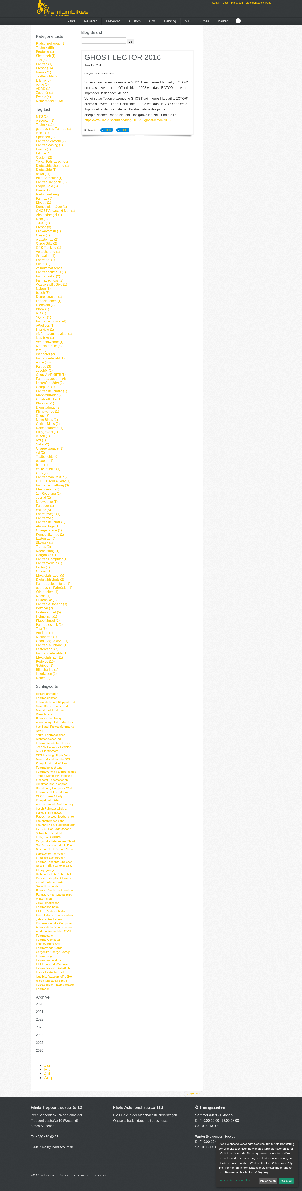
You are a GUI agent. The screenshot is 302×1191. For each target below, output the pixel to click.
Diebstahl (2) (45, 305)
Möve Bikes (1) (47, 419)
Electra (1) (43, 202)
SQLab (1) (43, 317)
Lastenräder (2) (47, 649)
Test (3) (41, 60)
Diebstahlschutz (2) (50, 579)
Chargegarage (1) (49, 530)
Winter (70, 788)
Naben (62, 874)
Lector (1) (43, 567)
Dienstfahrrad (45, 714)
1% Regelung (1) (48, 493)
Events (66, 878)
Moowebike (55, 931)
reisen (40, 980)
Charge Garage (60, 952)
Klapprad (61, 784)
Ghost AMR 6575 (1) (51, 374)
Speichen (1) (45, 137)
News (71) (43, 72)
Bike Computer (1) (49, 178)
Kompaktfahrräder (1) (51, 206)
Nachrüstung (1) (47, 551)
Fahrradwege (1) (48, 514)
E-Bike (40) (44, 153)
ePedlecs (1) (45, 325)
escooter (66, 927)
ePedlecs (42, 857)
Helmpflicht (54, 878)
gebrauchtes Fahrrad (49, 919)
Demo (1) (43, 190)
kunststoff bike (45, 784)
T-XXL (68, 931)
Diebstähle (63, 968)
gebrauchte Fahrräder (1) (54, 587)
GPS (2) (42, 473)
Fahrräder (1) (45, 260)
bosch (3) (43, 292)
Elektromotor (50, 751)
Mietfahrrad (43, 710)
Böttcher (41, 849)
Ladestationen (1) (48, 301)
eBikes (62, 763)
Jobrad (64, 792)
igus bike (41, 976)
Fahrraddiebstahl (47, 697)
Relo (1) (42, 219)
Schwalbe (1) (45, 256)
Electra (70, 849)
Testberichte (66, 816)
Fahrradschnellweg (48, 718)
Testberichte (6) (47, 456)
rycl (57, 943)
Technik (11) (45, 124)
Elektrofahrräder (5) (50, 575)
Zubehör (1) (44, 92)
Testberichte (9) (47, 76)
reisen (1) (43, 436)
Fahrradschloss (63, 722)
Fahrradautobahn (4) (51, 378)
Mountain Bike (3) (49, 346)
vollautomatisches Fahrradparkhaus (47, 904)
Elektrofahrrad (45, 964)
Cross (204, 21)
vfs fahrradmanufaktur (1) (54, 333)
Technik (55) (45, 47)
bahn (61, 820)
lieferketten (58, 841)
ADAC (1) (43, 88)
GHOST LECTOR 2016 (122, 57)
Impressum (237, 2)
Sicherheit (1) (45, 56)
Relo (39, 865)
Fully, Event (43, 837)
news (58, 812)
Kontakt (216, 2)
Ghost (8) (42, 415)
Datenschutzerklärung (258, 2)
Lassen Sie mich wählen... (235, 1180)
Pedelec (65, 747)
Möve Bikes (43, 706)
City (152, 21)
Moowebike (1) (47, 501)
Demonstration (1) (49, 297)
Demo (50, 775)
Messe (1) (43, 596)
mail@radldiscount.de (58, 1147)
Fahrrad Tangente (47, 861)
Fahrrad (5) (44, 198)
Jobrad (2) (43, 497)
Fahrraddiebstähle (48, 927)
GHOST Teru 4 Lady (49, 796)
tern (38, 751)
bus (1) (41, 313)
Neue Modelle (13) (49, 101)
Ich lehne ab (268, 1180)
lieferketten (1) (46, 674)
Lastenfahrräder (46, 820)
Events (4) (43, 97)
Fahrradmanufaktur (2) (52, 477)
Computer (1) (45, 387)
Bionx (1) (42, 309)
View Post (193, 1094)
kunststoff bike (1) (48, 399)
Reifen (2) (43, 678)
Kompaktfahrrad (46, 763)
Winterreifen (44, 898)
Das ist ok (286, 1180)
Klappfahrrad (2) (48, 620)
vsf (73, 726)
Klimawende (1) (47, 411)
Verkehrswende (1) (49, 342)
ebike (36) (43, 362)
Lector (40, 972)
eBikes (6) (43, 510)
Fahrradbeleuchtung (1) (53, 583)
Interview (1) (45, 329)
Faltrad (40, 984)
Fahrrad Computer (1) (51, 559)
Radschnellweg (46, 816)
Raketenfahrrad (60, 726)
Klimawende (44, 923)
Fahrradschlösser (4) (51, 321)
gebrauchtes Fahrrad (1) (53, 129)
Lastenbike (43, 825)
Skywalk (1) (44, 542)
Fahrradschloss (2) (49, 280)
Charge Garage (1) (49, 448)
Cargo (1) (43, 235)
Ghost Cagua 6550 (59, 894)
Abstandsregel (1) (49, 215)
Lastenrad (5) (45, 538)
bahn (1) (42, 465)
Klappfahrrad (66, 702)
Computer (58, 788)
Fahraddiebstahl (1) (50, 358)
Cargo (58, 947)
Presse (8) (43, 227)
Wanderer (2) (45, 354)
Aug (48, 1077)
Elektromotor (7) (47, 489)
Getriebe (41, 829)
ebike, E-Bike (44, 812)
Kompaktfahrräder (48, 800)
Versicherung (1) (48, 251)
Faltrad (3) (43, 366)
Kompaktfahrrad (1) (50, 534)
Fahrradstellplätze (47, 792)
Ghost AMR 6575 (56, 980)
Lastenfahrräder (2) (50, 383)
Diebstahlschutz (46, 874)
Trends (40, 775)
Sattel (45, 726)
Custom (135, 21)
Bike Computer (62, 923)
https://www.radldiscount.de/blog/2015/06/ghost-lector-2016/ (127, 120)
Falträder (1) (45, 506)
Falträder (53, 747)
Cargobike (42, 952)
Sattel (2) (42, 444)
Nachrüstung (56, 849)
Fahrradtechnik (66, 771)
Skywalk (41, 886)
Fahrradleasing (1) (49, 145)
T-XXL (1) (43, 223)
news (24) (43, 174)
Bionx (49, 984)
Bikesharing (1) (47, 669)
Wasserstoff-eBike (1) (51, 284)
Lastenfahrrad (54, 972)
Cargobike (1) (46, 555)
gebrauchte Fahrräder (50, 853)
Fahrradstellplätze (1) (51, 391)
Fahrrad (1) (44, 64)
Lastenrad (113, 21)
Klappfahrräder (64, 984)
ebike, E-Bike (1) (48, 469)
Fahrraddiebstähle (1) (51, 653)
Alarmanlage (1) (47, 526)
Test (38, 845)
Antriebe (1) (44, 633)
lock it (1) (42, 133)
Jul (47, 1073)
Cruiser (65, 743)
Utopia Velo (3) (47, 186)
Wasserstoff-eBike (60, 976)
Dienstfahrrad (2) (48, 407)
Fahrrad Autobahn (48, 743)
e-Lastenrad (60, 706)
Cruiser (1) (43, 571)
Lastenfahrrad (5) (48, 612)
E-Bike (70, 21)
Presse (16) (44, 68)
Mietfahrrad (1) (46, 637)
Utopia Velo (62, 755)
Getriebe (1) (44, 665)
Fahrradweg (44, 956)
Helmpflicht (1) (46, 616)
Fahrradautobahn (59, 829)
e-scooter (42, 779)
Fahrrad (41, 894)
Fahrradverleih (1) (49, 563)
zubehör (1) (44, 370)
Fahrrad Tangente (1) (51, 182)
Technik (41, 747)
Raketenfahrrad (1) (49, 428)
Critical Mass (44, 915)
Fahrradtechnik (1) (49, 624)
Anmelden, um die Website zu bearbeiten (83, 1175)
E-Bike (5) (43, 80)
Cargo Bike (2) (46, 243)
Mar (48, 1069)
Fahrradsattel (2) (48, 276)
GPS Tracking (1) (48, 247)
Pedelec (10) (45, 661)
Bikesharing (43, 788)
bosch (40, 808)
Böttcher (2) (44, 608)
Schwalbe (42, 833)
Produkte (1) (45, 51)
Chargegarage (45, 870)
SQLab (69, 759)
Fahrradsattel (44, 935)
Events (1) (43, 149)
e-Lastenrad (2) (47, 239)
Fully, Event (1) (47, 432)
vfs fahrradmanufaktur (50, 882)
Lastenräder (57, 857)
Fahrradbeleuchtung (49, 767)
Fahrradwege (44, 947)
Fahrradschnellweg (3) (52, 485)
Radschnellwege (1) (50, 43)
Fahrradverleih (45, 771)
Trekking (170, 21)
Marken (223, 21)
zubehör (52, 886)
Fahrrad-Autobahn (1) (51, 645)
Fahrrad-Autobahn (48, 890)
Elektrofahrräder (47, 693)
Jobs (226, 2)
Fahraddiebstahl (46, 702)
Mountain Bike (55, 759)
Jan (47, 1065)
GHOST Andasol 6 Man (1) (55, 210)
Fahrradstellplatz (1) (50, 522)
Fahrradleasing (46, 968)
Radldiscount (47, 1175)
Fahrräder (42, 988)
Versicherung (64, 804)
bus (38, 726)
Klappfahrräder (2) (49, 395)
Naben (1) (43, 288)
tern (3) (41, 350)
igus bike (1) (45, 337)
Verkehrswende (52, 845)
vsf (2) (40, 452)
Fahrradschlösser (63, 825)
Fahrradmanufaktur (48, 960)
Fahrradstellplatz (56, 808)
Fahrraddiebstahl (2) (51, 141)
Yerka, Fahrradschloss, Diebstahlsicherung (51, 736)
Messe (40, 759)
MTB (188, 21)
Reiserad (90, 21)
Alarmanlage (44, 722)
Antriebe (41, 931)
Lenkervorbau (45, 943)
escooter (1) (44, 460)
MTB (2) (42, 116)
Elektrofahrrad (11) (49, 657)
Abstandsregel (45, 804)
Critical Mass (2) (48, 424)
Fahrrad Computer (48, 939)
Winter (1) (43, 264)
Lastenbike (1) (46, 600)
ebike (56, 837)
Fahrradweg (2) (47, 518)
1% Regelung (63, 775)
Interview (67, 890)
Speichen (66, 861)
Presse (41, 878)
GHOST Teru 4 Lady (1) (53, 481)
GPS (69, 865)
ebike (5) (42, 84)
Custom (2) (44, 157)
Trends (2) (43, 546)
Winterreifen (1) (47, 592)
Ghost (71, 841)
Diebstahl (56, 833)
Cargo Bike (43, 841)
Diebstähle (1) (46, 169)
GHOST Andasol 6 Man (51, 911)
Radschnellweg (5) (49, 194)
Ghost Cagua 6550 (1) (52, 641)
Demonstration (63, 915)
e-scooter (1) (45, 120)
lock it (39, 730)
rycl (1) (41, 440)
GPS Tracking (45, 755)
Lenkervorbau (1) (48, 231)
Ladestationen (58, 779)
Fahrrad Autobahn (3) (51, 604)
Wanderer (62, 964)
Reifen (67, 845)
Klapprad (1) (45, 403)
